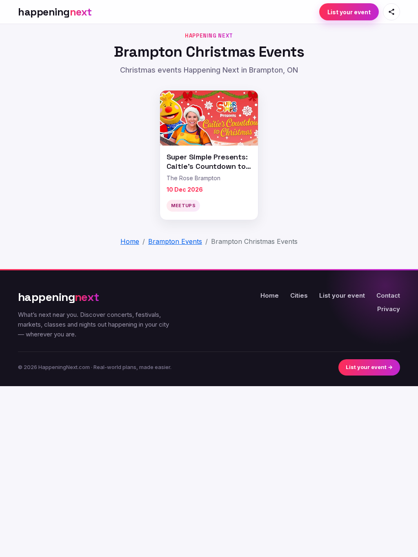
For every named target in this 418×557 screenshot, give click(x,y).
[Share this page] (391, 11)
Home (269, 295)
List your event (349, 12)
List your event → (369, 367)
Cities (299, 295)
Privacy (388, 309)
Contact (388, 295)
